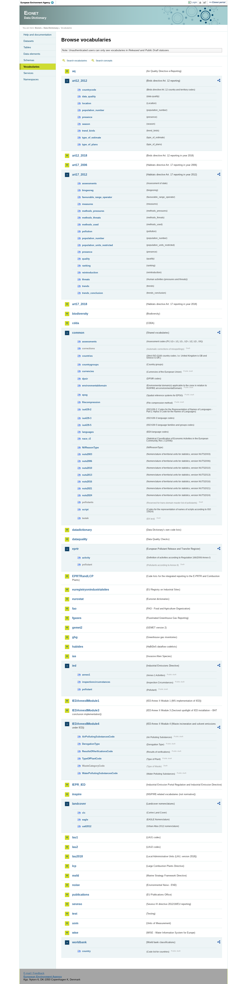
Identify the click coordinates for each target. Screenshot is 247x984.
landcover (79, 803)
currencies (88, 371)
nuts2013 (87, 475)
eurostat (78, 599)
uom (75, 923)
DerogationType (91, 744)
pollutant (87, 689)
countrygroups (90, 364)
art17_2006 (79, 164)
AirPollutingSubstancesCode (98, 736)
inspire (77, 794)
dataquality (79, 539)
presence (87, 117)
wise (75, 932)
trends (85, 286)
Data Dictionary (51, 28)
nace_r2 (86, 438)
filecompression (91, 402)
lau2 (75, 847)
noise (76, 885)
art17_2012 (79, 174)
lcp (74, 866)
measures (87, 204)
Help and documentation (38, 34)
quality (86, 258)
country (86, 951)
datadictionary (82, 529)
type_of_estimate (91, 137)
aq (74, 71)
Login (194, 2)
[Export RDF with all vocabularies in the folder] (218, 81)
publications (80, 894)
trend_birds (88, 130)
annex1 (86, 674)
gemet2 (77, 627)
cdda (75, 323)
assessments (89, 183)
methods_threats (91, 217)
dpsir (85, 378)
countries (87, 356)
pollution (87, 231)
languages (88, 432)
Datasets (29, 40)
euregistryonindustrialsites (90, 589)
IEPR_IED (79, 784)
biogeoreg (87, 190)
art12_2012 (79, 80)
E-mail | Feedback (34, 973)
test (74, 913)
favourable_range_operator (97, 197)
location (86, 103)
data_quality (89, 96)
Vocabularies (31, 66)
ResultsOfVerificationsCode (97, 751)
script (85, 509)
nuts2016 (87, 481)
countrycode (89, 89)
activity (86, 557)
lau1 (75, 837)
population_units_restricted (97, 245)
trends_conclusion (92, 293)
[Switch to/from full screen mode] (205, 2)
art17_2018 (79, 304)
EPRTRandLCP (82, 576)
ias (74, 656)
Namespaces (31, 79)
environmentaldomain (94, 385)
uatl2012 (86, 826)
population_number (93, 110)
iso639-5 (86, 425)
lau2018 (77, 856)
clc (83, 812)
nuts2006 (87, 461)
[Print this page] (201, 2)
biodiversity (80, 313)
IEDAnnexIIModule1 (85, 700)
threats (86, 279)
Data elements (32, 53)
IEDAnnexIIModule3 (85, 710)
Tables (27, 47)
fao (74, 608)
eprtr (75, 548)
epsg (85, 394)
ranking (86, 265)
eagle (85, 819)
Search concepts (104, 61)
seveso (77, 904)
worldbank (79, 942)
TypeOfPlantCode (91, 758)
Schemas (29, 60)
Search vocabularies (77, 61)
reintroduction (90, 272)
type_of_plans (90, 144)
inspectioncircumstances (96, 682)
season (86, 124)
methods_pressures (93, 211)
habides (77, 646)
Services (28, 73)
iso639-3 (86, 418)
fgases (76, 618)
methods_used (90, 224)
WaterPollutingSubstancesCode (100, 773)
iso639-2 (86, 409)
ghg (75, 637)
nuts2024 (87, 495)
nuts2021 (87, 488)
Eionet (38, 28)
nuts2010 (87, 468)
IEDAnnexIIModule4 (85, 723)
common (78, 332)
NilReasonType (90, 447)
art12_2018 (79, 155)
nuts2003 (87, 454)
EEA (38, 2)
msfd (75, 875)
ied (74, 665)
